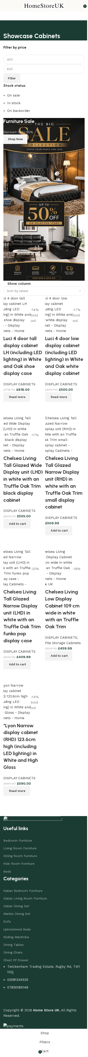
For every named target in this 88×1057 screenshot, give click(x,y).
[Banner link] (42, 196)
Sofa (7, 915)
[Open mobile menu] (5, 5)
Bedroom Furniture (17, 834)
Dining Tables (13, 938)
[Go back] (7, 26)
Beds (7, 864)
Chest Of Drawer (15, 953)
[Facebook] (9, 993)
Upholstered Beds (17, 922)
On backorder (18, 111)
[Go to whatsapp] (10, 1044)
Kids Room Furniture (19, 857)
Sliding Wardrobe (16, 930)
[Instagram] (21, 993)
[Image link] (32, 814)
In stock (14, 103)
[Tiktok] (33, 993)
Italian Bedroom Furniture (22, 884)
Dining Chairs (13, 946)
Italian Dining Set (16, 899)
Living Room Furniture (20, 841)
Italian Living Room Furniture (25, 892)
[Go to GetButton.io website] (11, 1052)
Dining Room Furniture (20, 849)
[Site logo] (42, 5)
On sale (13, 95)
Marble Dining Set (16, 907)
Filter (12, 78)
